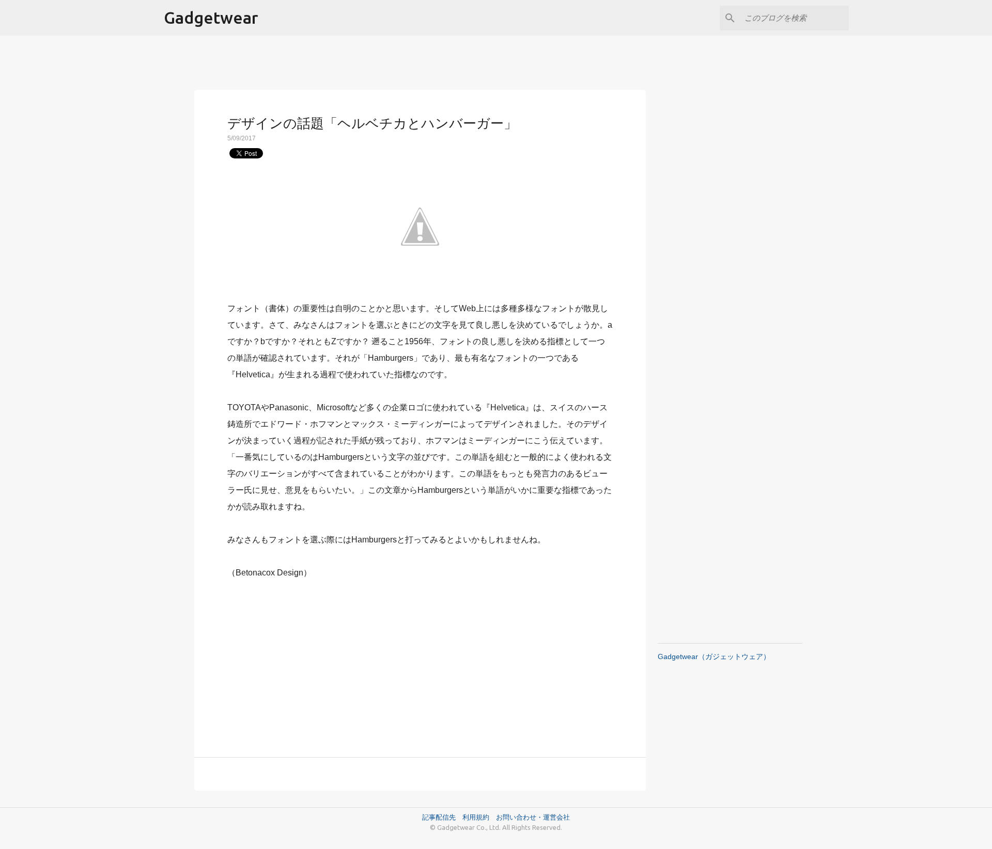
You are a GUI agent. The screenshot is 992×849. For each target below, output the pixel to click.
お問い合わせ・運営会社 (533, 817)
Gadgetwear (211, 17)
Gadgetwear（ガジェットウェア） (714, 656)
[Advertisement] (420, 662)
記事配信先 (439, 817)
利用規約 (479, 817)
